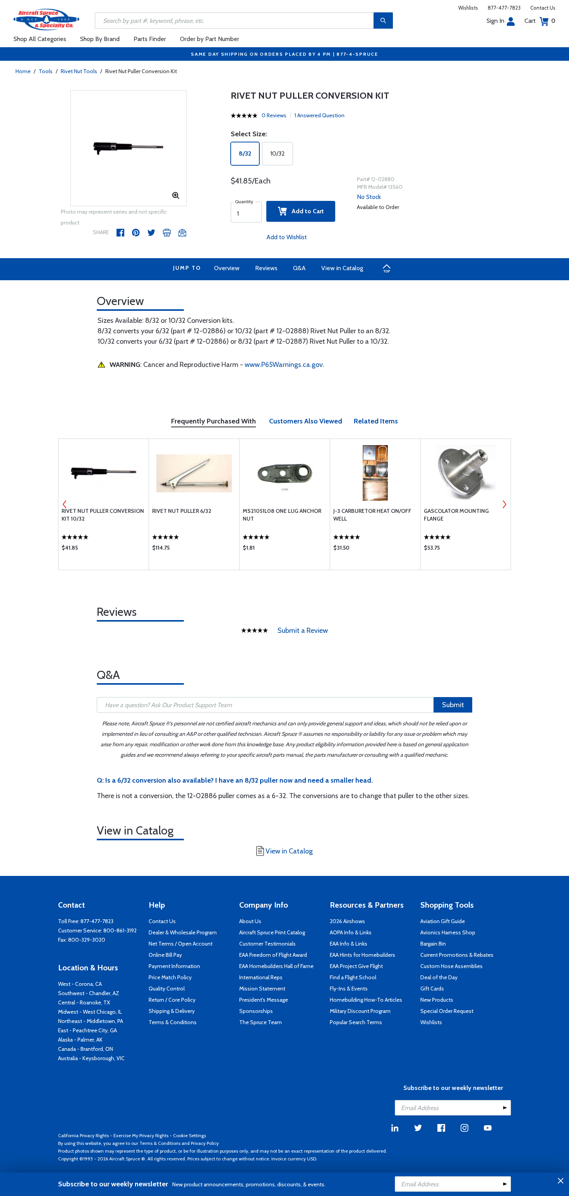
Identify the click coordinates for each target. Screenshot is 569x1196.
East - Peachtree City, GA (87, 1030)
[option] (128, 149)
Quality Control (167, 988)
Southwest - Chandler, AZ (88, 993)
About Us (250, 921)
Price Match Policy (170, 977)
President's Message (263, 999)
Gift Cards (432, 988)
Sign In (495, 20)
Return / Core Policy (172, 999)
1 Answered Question (319, 115)
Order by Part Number (209, 39)
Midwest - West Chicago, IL (90, 1011)
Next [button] (504, 504)
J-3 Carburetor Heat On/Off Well (372, 514)
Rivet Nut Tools (79, 71)
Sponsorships (256, 1011)
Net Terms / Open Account (181, 943)
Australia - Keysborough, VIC (91, 1058)
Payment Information (174, 966)
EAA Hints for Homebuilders (362, 954)
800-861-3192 (120, 930)
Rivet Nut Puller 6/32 (181, 510)
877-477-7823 (504, 8)
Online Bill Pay (165, 954)
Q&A (299, 268)
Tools (46, 71)
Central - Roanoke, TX (84, 1002)
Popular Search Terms (356, 1022)
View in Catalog (342, 268)
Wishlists (468, 8)
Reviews (266, 268)
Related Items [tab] (376, 421)
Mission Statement (262, 988)
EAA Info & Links (348, 943)
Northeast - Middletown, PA (90, 1021)
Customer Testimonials (267, 943)
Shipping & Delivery (172, 1011)
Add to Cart (305, 211)
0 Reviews (274, 115)
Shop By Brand (100, 39)
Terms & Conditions (173, 1022)
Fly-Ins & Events (349, 988)
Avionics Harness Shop (447, 932)
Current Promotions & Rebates (457, 954)
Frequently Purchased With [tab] (213, 421)
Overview (227, 268)
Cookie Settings (189, 1135)
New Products (436, 999)
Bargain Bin (433, 943)
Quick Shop (103, 549)
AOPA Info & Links (351, 932)
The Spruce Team (260, 1022)
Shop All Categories (40, 39)
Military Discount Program (360, 1011)
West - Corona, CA (80, 983)
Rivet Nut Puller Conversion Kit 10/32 (103, 514)
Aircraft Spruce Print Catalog (272, 932)
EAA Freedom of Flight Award (273, 954)
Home (23, 71)
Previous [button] (64, 504)
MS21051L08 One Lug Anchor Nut (282, 514)
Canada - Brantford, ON (85, 1048)
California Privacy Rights (83, 1135)
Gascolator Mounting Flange (456, 514)
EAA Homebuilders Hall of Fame (276, 966)
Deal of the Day (439, 977)
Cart (539, 20)
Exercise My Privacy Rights (140, 1135)
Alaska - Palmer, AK (80, 1039)
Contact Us (542, 8)
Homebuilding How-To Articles (366, 999)
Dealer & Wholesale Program (183, 932)
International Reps (261, 977)
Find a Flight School (353, 977)
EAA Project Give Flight (356, 966)
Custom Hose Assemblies (451, 966)
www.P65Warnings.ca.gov (284, 364)
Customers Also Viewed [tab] (305, 421)
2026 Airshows (347, 921)
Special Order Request (446, 1011)
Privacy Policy (205, 1143)
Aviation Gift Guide (442, 921)
